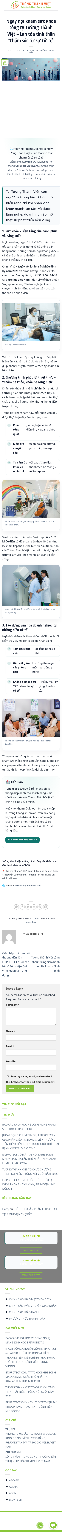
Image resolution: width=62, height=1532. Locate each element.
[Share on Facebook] (22, 907)
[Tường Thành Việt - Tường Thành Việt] (31, 5)
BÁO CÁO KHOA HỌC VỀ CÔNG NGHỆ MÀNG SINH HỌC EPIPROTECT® (29, 1127)
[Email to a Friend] (34, 907)
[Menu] (56, 4)
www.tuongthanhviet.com (28, 885)
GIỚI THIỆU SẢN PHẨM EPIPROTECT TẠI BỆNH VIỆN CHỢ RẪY (29, 1211)
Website (10, 1061)
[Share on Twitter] (28, 907)
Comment (12, 1004)
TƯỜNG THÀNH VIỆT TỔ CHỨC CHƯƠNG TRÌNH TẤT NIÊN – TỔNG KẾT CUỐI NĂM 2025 (30, 1172)
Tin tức (36, 918)
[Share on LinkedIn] (45, 907)
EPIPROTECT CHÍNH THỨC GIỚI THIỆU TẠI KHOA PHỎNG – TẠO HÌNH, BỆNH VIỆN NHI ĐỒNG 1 (28, 1184)
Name (10, 1031)
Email (10, 1046)
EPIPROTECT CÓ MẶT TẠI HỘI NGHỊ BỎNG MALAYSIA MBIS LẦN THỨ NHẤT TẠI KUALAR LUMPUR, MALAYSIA (29, 1159)
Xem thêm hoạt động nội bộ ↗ (22, 839)
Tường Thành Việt (41, 51)
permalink (31, 922)
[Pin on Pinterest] (40, 907)
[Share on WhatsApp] (16, 907)
